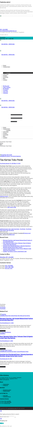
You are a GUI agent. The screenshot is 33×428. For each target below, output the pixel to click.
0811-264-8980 (4, 29)
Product (5, 133)
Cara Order (6, 131)
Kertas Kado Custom (15, 351)
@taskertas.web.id (7, 390)
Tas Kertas (2, 163)
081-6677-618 (8, 268)
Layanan (8, 130)
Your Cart (5, 91)
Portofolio (5, 134)
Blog (4, 136)
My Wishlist (6, 88)
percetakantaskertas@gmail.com (8, 31)
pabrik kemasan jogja (5, 229)
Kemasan (7, 351)
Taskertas (18, 156)
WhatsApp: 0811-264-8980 (6, 257)
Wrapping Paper (24, 351)
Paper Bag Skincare (19, 315)
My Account (6, 86)
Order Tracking (6, 87)
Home (4, 127)
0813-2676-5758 (12, 207)
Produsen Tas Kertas (10, 156)
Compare (5, 90)
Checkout (5, 93)
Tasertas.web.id (6, 391)
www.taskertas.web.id (12, 408)
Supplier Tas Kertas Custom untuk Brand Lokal (14, 251)
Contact (5, 137)
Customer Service (7, 396)
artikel (1, 156)
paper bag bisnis (15, 229)
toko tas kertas (10, 230)
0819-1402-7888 (9, 267)
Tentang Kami (6, 129)
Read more (3, 331)
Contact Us (5, 385)
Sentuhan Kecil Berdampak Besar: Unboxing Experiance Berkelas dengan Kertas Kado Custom (17, 246)
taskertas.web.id (4, 196)
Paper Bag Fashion (10, 315)
